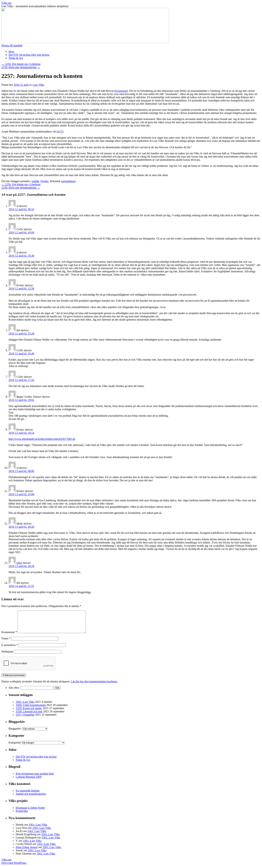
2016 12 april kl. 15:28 (21, 333)
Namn (6, 638)
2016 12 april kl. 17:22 (21, 379)
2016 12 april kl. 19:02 (21, 399)
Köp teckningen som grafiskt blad (35, 773)
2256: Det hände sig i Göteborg (20, 64)
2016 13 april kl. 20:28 (21, 566)
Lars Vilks (38, 84)
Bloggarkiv (15, 728)
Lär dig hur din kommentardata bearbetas (94, 681)
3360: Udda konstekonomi (31, 705)
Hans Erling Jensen (26, 847)
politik (35, 181)
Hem (11, 51)
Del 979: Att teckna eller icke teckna (29, 54)
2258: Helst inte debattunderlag (20, 67)
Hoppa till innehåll (11, 45)
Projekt (44, 181)
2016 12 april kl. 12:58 (21, 288)
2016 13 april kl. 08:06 (21, 471)
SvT (59, 131)
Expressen (121, 90)
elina (19, 562)
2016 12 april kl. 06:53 (21, 209)
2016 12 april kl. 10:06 (21, 232)
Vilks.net (6, 2)
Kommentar (9, 632)
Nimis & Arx (16, 57)
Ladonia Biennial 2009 (29, 776)
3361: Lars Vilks (25, 701)
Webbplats (7, 651)
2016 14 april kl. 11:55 (21, 586)
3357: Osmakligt (25, 714)
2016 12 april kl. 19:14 (21, 432)
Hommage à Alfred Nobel (30, 807)
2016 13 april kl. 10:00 (21, 494)
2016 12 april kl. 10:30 (21, 255)
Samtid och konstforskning (31, 793)
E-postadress (9, 645)
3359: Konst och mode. (29, 708)
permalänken (68, 181)
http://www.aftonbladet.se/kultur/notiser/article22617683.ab (42, 438)
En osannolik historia (27, 790)
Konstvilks (22, 810)
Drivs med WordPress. (14, 862)
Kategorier (14, 742)
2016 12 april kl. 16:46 (21, 353)
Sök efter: (14, 687)
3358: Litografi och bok (29, 711)
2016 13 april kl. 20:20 (21, 526)
